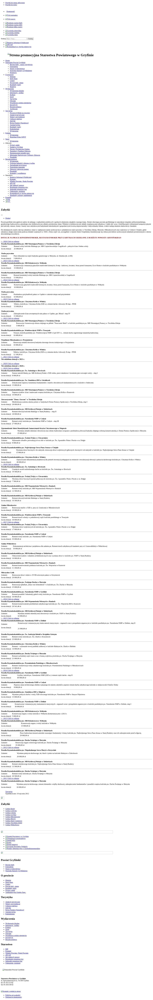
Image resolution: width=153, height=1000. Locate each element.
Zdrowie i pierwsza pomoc (19, 169)
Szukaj (3, 39)
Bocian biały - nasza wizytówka (21, 65)
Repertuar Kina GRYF (18, 137)
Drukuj (7, 218)
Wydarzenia (14, 131)
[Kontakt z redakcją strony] (11, 991)
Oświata (13, 101)
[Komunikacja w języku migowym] (18, 47)
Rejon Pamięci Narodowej (19, 123)
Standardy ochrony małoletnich (21, 195)
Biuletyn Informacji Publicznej (20, 177)
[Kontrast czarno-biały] (13, 23)
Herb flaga (13, 79)
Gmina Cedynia (11, 811)
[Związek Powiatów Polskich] (16, 846)
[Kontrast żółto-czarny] (13, 27)
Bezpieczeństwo (15, 107)
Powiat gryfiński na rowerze (20, 113)
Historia (12, 77)
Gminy (12, 81)
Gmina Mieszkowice (12, 817)
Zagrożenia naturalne (17, 167)
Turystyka (13, 99)
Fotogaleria (14, 67)
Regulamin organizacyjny (19, 187)
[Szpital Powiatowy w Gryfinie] (17, 836)
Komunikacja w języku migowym (22, 193)
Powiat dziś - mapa (16, 83)
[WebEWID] (10, 840)
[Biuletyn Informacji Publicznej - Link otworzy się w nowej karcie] (17, 43)
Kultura (12, 95)
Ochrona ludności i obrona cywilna (22, 163)
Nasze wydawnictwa (17, 69)
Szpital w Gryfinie (16, 147)
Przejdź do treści (11, 5)
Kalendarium (14, 129)
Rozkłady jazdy (15, 85)
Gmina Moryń (10, 819)
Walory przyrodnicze (17, 117)
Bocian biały (9, 865)
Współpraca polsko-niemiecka (20, 103)
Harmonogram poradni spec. (20, 153)
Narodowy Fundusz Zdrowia (20, 151)
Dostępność (10, 11)
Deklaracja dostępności (13, 997)
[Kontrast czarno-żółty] (13, 25)
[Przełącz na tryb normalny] (11, 15)
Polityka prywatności (12, 995)
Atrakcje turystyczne (17, 115)
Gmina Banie (10, 809)
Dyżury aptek (14, 145)
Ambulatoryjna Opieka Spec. (15, 892)
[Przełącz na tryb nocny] (10, 19)
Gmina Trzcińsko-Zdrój (13, 823)
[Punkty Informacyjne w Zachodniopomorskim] (22, 848)
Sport (12, 97)
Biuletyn (13, 87)
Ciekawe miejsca (16, 119)
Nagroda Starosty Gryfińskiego (21, 71)
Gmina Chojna (10, 813)
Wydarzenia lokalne (17, 91)
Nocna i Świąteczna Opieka (20, 149)
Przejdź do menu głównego (15, 3)
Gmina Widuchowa (12, 825)
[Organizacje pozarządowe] (15, 838)
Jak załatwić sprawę (17, 185)
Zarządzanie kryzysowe (18, 165)
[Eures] (8, 842)
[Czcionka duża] (11, 35)
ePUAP (12, 183)
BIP (6, 949)
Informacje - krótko (17, 93)
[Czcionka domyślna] (13, 31)
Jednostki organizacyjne (18, 189)
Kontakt (13, 179)
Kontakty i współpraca (18, 173)
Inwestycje (13, 105)
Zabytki (12, 121)
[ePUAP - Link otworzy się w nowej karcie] (9, 45)
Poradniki (13, 157)
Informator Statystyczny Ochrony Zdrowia (25, 155)
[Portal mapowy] (11, 844)
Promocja (13, 73)
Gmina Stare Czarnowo (13, 821)
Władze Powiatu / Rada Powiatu (21, 181)
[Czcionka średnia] (12, 33)
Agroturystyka (15, 125)
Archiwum (13, 109)
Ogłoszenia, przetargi (17, 191)
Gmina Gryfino (10, 815)
